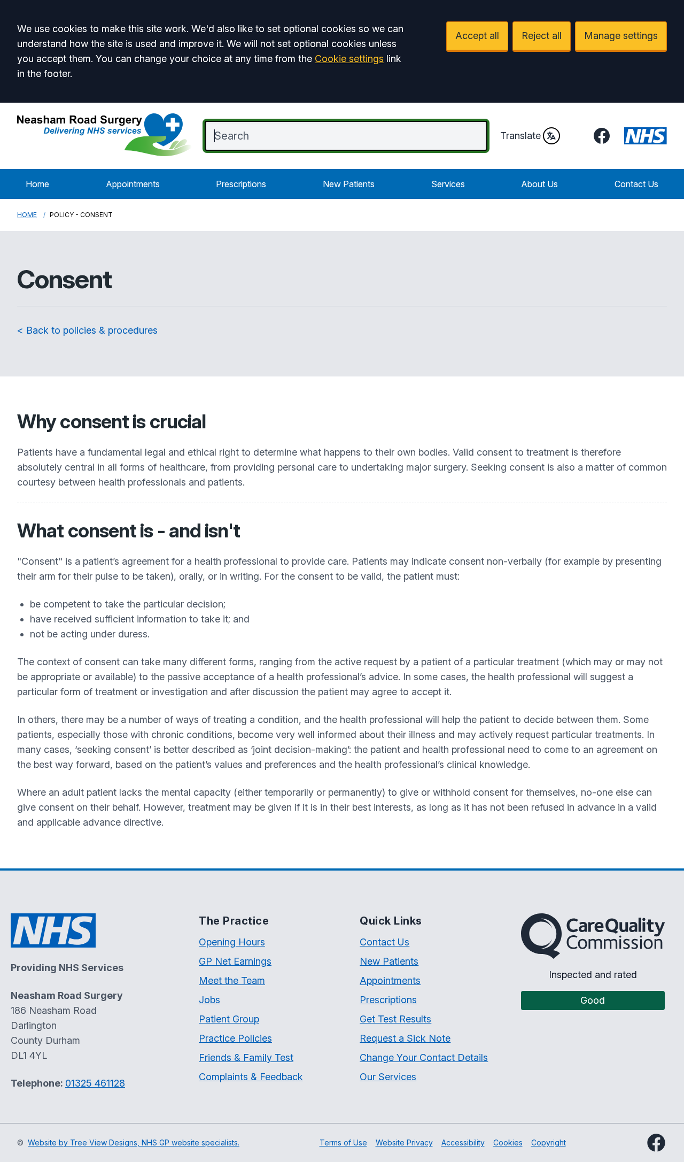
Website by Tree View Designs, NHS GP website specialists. (133, 1142)
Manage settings (621, 35)
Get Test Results (395, 1019)
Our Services (388, 1076)
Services (448, 184)
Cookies (508, 1142)
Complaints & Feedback (251, 1076)
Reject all (542, 35)
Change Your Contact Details (424, 1057)
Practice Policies (235, 1038)
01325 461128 (95, 1083)
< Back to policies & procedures (87, 330)
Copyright (548, 1142)
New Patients (349, 184)
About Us (539, 184)
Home (37, 184)
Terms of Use (343, 1142)
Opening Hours (232, 942)
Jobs (209, 999)
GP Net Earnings (235, 961)
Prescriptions (241, 184)
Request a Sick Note (405, 1038)
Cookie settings (349, 58)
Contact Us (636, 184)
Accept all (477, 35)
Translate (520, 135)
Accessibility (463, 1142)
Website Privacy (404, 1142)
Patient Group (229, 1019)
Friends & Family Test (246, 1057)
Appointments (133, 184)
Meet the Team (232, 980)
